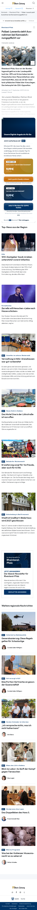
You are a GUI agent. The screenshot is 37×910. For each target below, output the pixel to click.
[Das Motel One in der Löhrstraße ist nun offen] (18, 398)
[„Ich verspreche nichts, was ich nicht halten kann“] (18, 708)
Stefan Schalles (12, 862)
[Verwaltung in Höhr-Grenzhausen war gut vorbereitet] (18, 342)
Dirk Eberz (10, 735)
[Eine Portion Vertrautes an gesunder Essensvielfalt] (18, 665)
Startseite (4, 12)
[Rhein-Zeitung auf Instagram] (20, 892)
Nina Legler (11, 778)
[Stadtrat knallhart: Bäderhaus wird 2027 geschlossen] (18, 501)
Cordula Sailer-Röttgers (14, 648)
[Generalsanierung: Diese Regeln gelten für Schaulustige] (18, 621)
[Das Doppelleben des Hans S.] (18, 795)
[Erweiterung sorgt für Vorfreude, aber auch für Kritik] (18, 448)
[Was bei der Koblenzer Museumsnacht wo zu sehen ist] (18, 836)
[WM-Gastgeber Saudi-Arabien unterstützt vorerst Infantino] (18, 242)
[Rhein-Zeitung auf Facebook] (16, 892)
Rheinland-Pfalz (14, 12)
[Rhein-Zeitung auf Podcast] (24, 892)
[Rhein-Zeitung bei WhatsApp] (12, 892)
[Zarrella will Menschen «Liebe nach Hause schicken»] (18, 293)
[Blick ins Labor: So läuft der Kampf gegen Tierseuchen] (18, 752)
